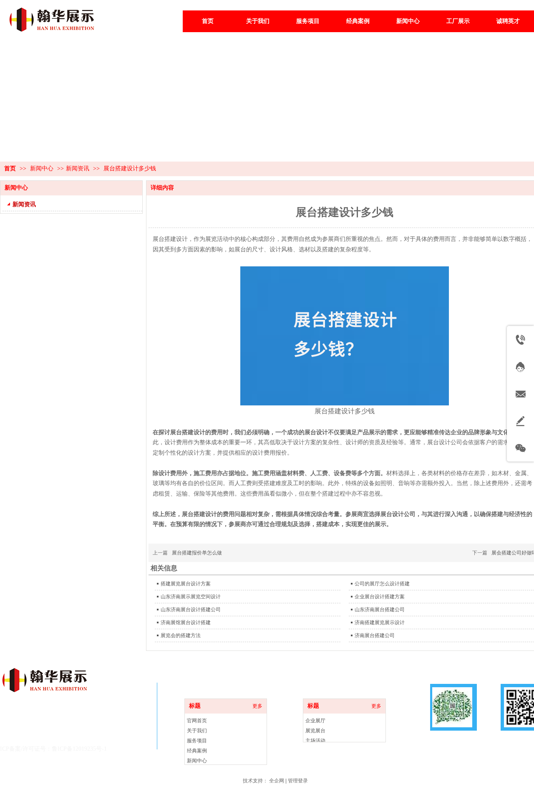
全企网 (276, 781)
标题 (313, 706)
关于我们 (197, 731)
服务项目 (197, 741)
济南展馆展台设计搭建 (186, 622)
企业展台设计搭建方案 (380, 597)
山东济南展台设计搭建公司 (191, 609)
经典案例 (197, 751)
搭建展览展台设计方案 (186, 584)
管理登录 (298, 781)
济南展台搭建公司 (375, 635)
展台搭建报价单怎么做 (197, 553)
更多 (376, 706)
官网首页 (197, 721)
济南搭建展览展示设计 (380, 622)
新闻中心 (42, 168)
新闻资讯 (77, 168)
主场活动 (315, 741)
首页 (10, 168)
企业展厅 (315, 721)
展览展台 (315, 731)
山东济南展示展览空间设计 (191, 597)
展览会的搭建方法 (181, 635)
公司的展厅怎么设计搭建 (382, 584)
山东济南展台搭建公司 (380, 609)
